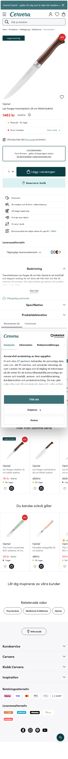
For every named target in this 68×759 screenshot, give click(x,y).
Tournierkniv (12, 610)
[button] (7, 22)
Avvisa (34, 420)
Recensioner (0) (12, 323)
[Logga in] (50, 14)
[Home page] (20, 15)
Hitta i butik (52, 130)
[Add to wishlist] (62, 97)
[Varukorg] (63, 14)
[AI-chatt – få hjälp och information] (60, 737)
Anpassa (32, 409)
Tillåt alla (34, 399)
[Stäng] (63, 5)
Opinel (58, 610)
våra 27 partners (21, 361)
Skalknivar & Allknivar (37, 610)
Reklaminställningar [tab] (48, 344)
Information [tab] (25, 344)
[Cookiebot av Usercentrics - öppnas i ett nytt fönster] (50, 336)
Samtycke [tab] (9, 344)
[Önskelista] (57, 14)
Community (30, 323)
